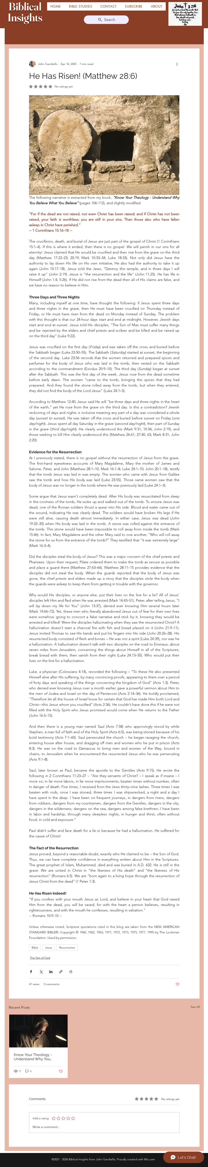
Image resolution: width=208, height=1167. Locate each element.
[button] (156, 6)
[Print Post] (71, 972)
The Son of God (40, 958)
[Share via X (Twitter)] (41, 972)
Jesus (48, 947)
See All (195, 1007)
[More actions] (176, 64)
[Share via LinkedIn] (51, 972)
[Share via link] (61, 972)
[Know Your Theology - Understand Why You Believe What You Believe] (38, 1031)
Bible (35, 947)
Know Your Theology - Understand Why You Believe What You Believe (36, 1057)
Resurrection (67, 947)
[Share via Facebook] (31, 972)
